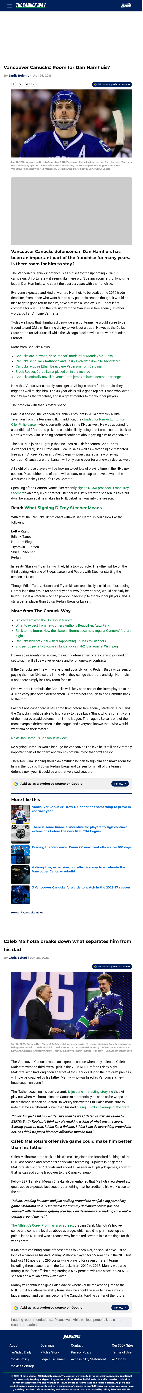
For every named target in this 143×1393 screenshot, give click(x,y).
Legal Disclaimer (52, 1359)
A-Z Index (119, 1359)
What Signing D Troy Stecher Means (63, 507)
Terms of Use (122, 1352)
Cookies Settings (21, 1366)
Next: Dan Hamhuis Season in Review (39, 738)
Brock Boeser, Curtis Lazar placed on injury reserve (53, 372)
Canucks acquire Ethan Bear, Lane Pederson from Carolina (59, 366)
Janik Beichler (20, 75)
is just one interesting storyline (90, 1091)
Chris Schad (18, 957)
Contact (77, 1345)
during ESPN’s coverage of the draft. (103, 1107)
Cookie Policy (19, 1359)
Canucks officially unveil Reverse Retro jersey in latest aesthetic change (68, 377)
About (13, 1345)
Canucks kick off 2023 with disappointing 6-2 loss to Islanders (61, 641)
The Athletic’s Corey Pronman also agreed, (42, 1225)
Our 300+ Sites (123, 1345)
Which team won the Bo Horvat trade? (44, 620)
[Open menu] (9, 5)
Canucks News (33, 912)
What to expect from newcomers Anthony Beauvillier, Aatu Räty (62, 625)
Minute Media (28, 1376)
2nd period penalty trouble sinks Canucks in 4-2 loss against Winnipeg (67, 646)
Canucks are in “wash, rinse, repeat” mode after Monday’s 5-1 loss (64, 356)
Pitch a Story (49, 1352)
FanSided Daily (20, 1352)
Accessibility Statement (88, 1359)
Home (15, 912)
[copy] (33, 84)
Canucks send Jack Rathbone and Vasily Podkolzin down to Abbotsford (68, 361)
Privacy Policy (81, 1352)
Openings (47, 1345)
